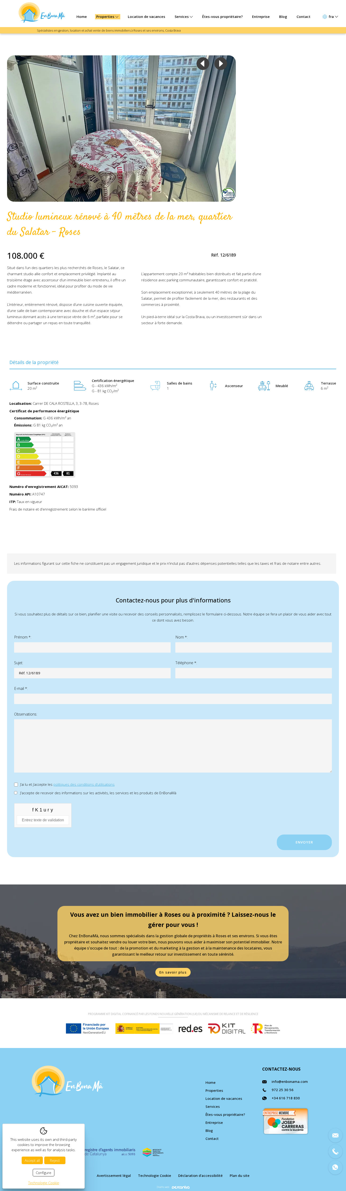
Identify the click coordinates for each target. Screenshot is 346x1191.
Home (81, 16)
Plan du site (239, 1175)
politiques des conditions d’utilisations (84, 784)
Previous (203, 63)
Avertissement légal (114, 1175)
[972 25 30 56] (335, 1151)
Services (182, 16)
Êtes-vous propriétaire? (222, 16)
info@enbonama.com (290, 1081)
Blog (283, 16)
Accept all (32, 1160)
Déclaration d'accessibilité (200, 1175)
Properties (105, 16)
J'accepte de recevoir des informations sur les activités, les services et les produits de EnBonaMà (98, 792)
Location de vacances (146, 16)
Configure (43, 1172)
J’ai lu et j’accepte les (67, 784)
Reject (55, 1160)
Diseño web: (163, 1187)
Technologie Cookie (154, 1175)
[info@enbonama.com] (335, 1135)
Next (220, 63)
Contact (303, 16)
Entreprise (261, 16)
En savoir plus (173, 972)
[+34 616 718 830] (335, 1167)
